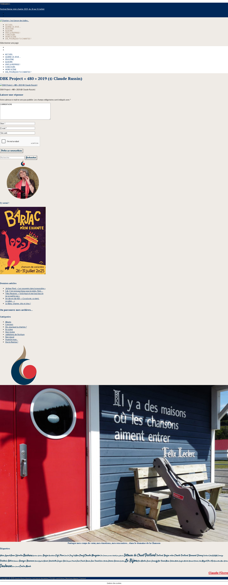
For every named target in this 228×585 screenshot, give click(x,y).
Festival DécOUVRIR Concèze (213, 555)
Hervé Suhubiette (50, 561)
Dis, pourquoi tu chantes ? (18, 38)
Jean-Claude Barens (83, 561)
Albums (9, 30)
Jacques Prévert (71, 561)
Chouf (81, 555)
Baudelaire (52, 556)
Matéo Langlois (179, 561)
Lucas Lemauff (152, 561)
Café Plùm (59, 555)
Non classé (9, 337)
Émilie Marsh (25, 566)
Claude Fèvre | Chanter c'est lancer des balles (31, 578)
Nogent (204, 561)
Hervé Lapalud (39, 561)
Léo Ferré (161, 561)
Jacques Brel (61, 561)
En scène (9, 28)
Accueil (9, 25)
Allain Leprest (5, 555)
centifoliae (60, 578)
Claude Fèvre (218, 573)
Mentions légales (72, 578)
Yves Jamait (16, 567)
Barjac (45, 555)
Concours (10, 34)
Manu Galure (170, 561)
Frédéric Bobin (6, 561)
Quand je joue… (13, 27)
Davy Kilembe (120, 556)
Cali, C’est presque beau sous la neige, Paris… (24, 291)
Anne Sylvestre (17, 555)
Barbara (28, 555)
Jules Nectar (104, 561)
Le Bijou (131, 560)
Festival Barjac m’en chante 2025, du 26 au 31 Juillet (22, 9)
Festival (150, 555)
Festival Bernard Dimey (192, 555)
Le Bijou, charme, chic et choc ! (18, 303)
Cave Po (66, 556)
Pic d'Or (211, 561)
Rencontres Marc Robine (221, 561)
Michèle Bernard (189, 561)
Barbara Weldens (37, 556)
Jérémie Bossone (114, 561)
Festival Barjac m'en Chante (168, 555)
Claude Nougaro (92, 555)
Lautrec (122, 561)
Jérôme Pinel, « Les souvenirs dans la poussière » (25, 288)
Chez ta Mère (74, 555)
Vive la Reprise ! (12, 32)
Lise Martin (142, 561)
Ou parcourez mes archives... (16, 309)
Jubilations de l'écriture (15, 334)
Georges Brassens (26, 561)
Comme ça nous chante (109, 556)
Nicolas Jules (198, 561)
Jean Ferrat (95, 561)
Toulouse (6, 566)
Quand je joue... (11, 339)
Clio (101, 556)
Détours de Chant (134, 555)
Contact (83, 578)
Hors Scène (10, 36)
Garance (15, 561)
